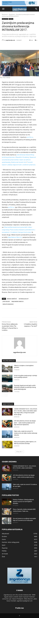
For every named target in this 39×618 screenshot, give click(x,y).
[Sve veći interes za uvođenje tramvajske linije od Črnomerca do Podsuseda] (6, 521)
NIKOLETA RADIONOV (8, 304)
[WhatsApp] (23, 45)
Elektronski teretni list (18, 162)
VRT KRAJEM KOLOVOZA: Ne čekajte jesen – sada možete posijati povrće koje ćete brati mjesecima (25, 422)
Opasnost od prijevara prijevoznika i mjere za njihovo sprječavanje (19, 159)
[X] (14, 45)
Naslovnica (5, 14)
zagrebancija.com (10, 40)
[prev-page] (3, 395)
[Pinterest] (18, 45)
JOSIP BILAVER (6, 301)
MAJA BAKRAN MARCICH (17, 301)
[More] (27, 45)
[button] (3, 9)
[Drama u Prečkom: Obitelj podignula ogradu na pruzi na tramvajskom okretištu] (6, 502)
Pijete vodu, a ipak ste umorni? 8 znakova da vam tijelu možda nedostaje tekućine (25, 433)
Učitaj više (19, 451)
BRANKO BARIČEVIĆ (12, 298)
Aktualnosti (12, 14)
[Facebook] (10, 45)
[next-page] (6, 395)
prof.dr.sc (30, 137)
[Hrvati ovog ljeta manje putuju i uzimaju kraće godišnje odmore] (7, 378)
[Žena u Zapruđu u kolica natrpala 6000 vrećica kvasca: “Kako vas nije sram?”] (6, 511)
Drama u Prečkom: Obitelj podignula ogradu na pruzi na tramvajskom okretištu (23, 501)
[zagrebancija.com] (3, 40)
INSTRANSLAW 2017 (23, 298)
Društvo (11, 19)
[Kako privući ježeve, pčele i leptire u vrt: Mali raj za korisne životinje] (7, 444)
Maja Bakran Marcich (15, 237)
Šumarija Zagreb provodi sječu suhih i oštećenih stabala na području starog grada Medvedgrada (25, 387)
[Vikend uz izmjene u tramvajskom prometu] (7, 368)
